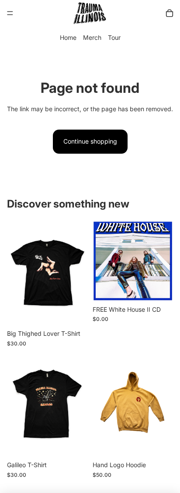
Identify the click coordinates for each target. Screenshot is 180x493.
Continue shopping (90, 141)
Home (68, 37)
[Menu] (10, 13)
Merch (92, 37)
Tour (114, 37)
